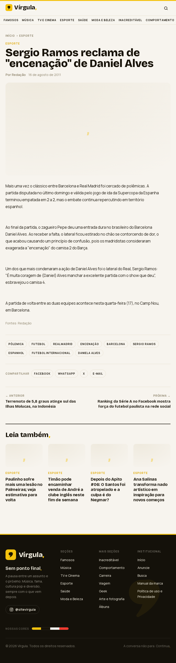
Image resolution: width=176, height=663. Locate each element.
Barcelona (116, 344)
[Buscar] (165, 8)
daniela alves (89, 353)
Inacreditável (130, 20)
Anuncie (144, 568)
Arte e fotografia (111, 599)
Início (10, 35)
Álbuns (104, 606)
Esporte (67, 20)
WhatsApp (66, 373)
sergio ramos (144, 344)
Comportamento (160, 20)
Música (28, 20)
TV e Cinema (47, 20)
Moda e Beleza (103, 20)
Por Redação (16, 74)
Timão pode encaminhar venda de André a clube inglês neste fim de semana (66, 489)
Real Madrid (63, 344)
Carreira (105, 575)
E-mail (98, 373)
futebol (38, 344)
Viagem (104, 583)
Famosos (11, 20)
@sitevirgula (25, 609)
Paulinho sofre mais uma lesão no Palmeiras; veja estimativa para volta (24, 489)
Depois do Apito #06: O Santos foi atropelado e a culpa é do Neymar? (108, 489)
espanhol (16, 353)
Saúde (83, 20)
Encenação (89, 344)
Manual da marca (150, 583)
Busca (142, 575)
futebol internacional (51, 353)
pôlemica (16, 344)
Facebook (42, 373)
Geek (103, 591)
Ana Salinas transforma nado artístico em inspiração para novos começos (150, 489)
